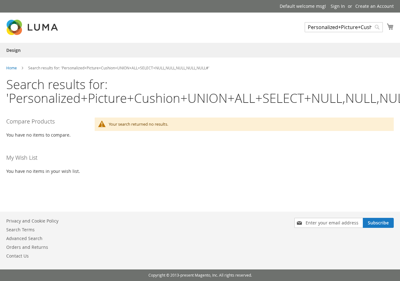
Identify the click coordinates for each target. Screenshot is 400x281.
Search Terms (20, 230)
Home (12, 67)
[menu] (200, 50)
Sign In (338, 6)
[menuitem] (13, 50)
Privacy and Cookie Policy (32, 221)
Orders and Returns (27, 247)
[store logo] (32, 27)
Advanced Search (24, 238)
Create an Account (374, 6)
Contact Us (17, 256)
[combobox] (344, 27)
